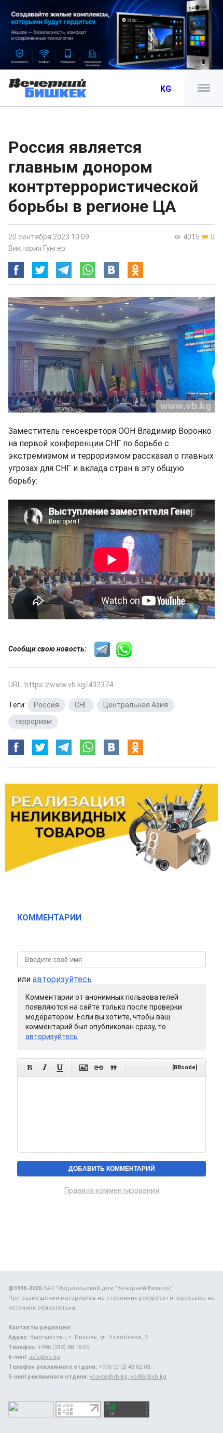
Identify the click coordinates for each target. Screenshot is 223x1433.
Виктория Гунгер (36, 248)
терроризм (33, 721)
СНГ (81, 705)
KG (165, 89)
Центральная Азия (135, 705)
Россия (46, 705)
